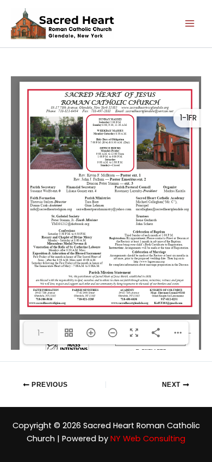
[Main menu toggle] (189, 24)
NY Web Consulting (147, 438)
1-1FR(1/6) (41, 335)
